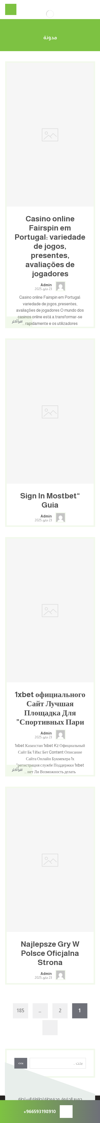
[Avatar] (60, 286)
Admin (46, 284)
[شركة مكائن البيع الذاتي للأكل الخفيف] (50, 14)
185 (20, 1011)
